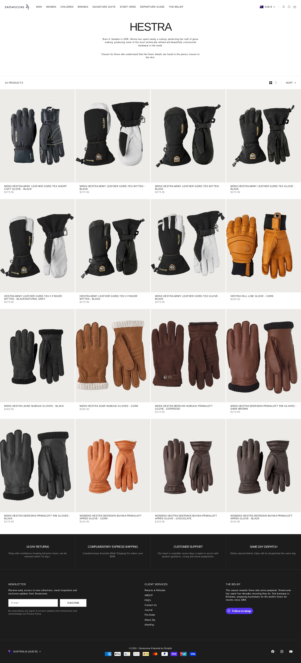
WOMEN (51, 6)
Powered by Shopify (161, 648)
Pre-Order (150, 615)
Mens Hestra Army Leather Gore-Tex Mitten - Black (112, 187)
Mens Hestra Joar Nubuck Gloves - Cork (109, 406)
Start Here (128, 6)
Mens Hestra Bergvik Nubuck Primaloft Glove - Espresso (184, 407)
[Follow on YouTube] (291, 651)
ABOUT (149, 595)
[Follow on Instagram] (282, 651)
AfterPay (149, 624)
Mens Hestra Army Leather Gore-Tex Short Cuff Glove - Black (35, 187)
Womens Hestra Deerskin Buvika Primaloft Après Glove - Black (261, 517)
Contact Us (151, 605)
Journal (149, 610)
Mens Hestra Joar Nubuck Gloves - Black (34, 406)
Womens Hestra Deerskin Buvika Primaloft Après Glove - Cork (111, 517)
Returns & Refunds (155, 590)
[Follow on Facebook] (273, 651)
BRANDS (83, 6)
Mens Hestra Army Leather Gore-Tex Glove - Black (262, 187)
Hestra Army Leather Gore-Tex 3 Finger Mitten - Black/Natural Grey (33, 297)
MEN (39, 6)
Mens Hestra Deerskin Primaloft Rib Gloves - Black (37, 517)
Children (67, 6)
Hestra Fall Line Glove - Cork (251, 296)
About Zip (150, 620)
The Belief (176, 6)
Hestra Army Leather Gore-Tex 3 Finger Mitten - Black (108, 297)
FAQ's (148, 600)
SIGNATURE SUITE (103, 6)
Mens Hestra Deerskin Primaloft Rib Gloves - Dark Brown (263, 407)
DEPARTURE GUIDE (152, 6)
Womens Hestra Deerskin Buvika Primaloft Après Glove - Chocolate (186, 517)
